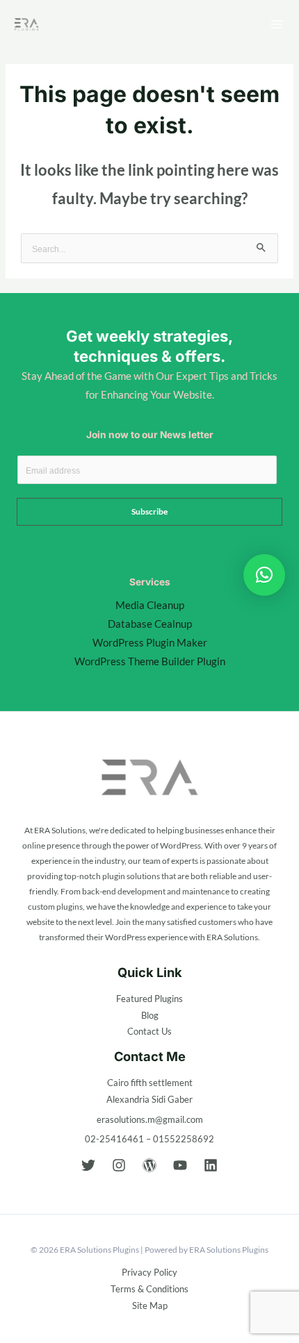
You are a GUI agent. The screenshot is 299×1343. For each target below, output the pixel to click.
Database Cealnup (150, 624)
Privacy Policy (149, 1272)
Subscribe (149, 511)
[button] (264, 575)
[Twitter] (88, 1165)
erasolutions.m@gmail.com (150, 1119)
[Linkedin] (211, 1165)
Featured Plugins (149, 998)
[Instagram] (119, 1165)
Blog (150, 1015)
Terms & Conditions (149, 1288)
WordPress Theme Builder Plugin (149, 661)
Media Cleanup (149, 605)
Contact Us (149, 1031)
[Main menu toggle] (277, 24)
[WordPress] (149, 1165)
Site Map (150, 1305)
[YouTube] (180, 1165)
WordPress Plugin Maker (149, 643)
